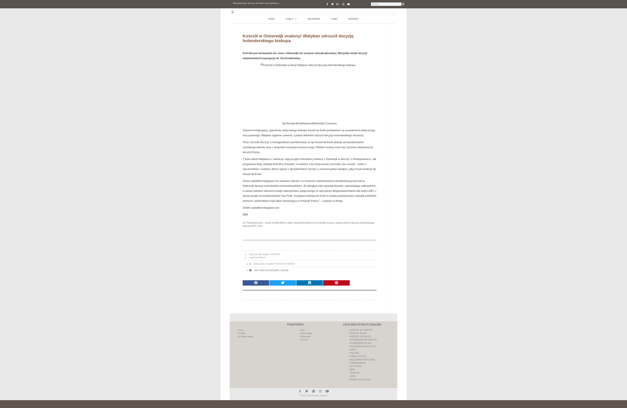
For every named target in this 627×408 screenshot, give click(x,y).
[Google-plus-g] (338, 4)
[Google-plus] (313, 391)
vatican (284, 270)
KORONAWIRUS (358, 363)
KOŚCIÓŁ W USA (358, 333)
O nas (334, 19)
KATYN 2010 (356, 366)
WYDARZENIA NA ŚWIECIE (363, 340)
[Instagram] (343, 4)
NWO (352, 369)
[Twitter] (332, 4)
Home (271, 19)
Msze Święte (306, 333)
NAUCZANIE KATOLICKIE (362, 359)
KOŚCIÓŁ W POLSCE (360, 336)
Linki (302, 330)
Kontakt (354, 19)
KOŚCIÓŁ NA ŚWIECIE (285, 264)
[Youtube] (348, 4)
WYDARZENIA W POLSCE (363, 346)
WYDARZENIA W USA (360, 343)
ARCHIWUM (314, 19)
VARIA (353, 376)
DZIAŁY (290, 19)
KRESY (353, 350)
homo (262, 270)
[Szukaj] (403, 4)
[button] (256, 283)
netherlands (272, 270)
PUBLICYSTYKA (358, 356)
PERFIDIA (355, 373)
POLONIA (354, 353)
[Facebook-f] (327, 4)
